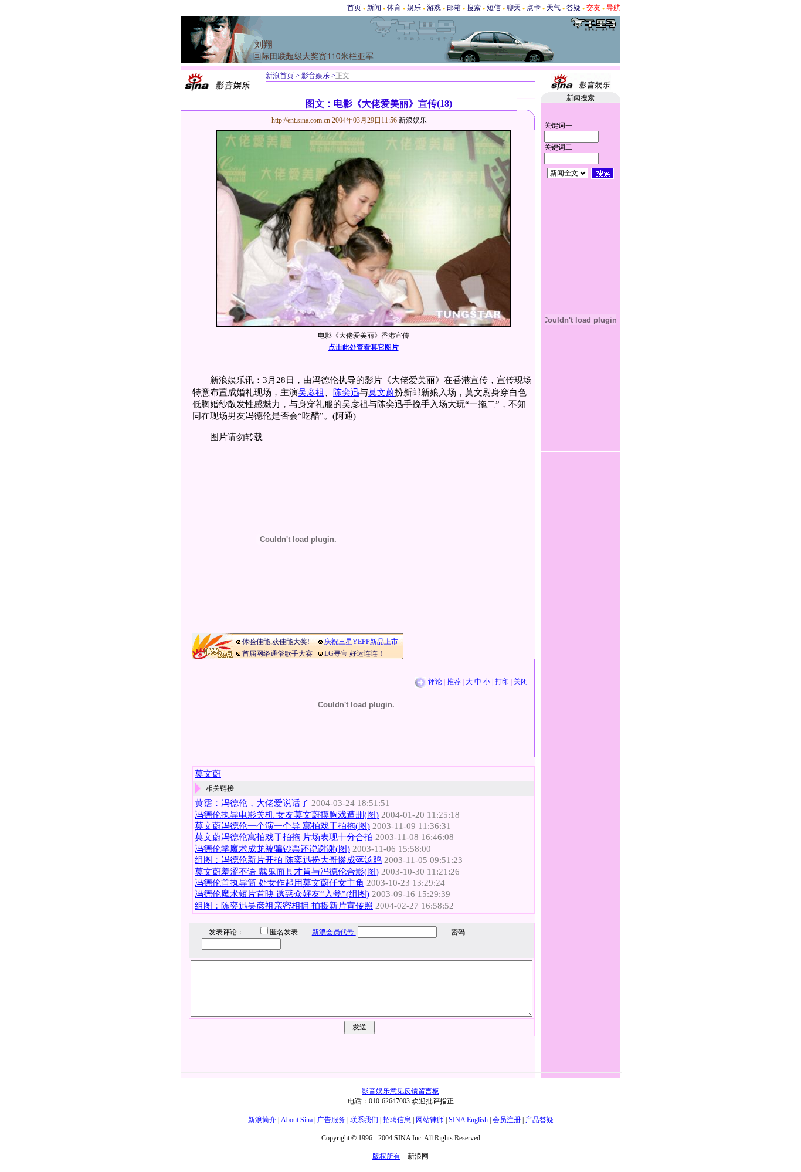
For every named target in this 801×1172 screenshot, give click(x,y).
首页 (354, 8)
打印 (502, 682)
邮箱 (454, 8)
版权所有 (386, 1156)
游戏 (434, 8)
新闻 (374, 8)
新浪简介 (262, 1120)
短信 (494, 8)
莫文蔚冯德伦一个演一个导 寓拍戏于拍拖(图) (282, 826)
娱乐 (414, 8)
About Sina (297, 1120)
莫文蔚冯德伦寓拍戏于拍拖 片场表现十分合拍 (284, 837)
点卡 (534, 8)
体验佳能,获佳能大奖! (276, 642)
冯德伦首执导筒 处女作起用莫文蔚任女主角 (279, 883)
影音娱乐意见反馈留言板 (400, 1091)
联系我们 (364, 1120)
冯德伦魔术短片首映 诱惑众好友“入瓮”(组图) (282, 894)
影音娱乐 (315, 76)
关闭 (521, 682)
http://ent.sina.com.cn (301, 120)
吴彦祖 (311, 392)
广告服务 (331, 1120)
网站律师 (430, 1120)
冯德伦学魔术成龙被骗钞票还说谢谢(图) (272, 848)
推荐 (454, 682)
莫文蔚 (381, 392)
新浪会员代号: (334, 932)
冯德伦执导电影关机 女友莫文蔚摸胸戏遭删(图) (287, 814)
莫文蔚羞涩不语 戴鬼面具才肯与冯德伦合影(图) (287, 871)
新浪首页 (280, 76)
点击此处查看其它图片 (363, 347)
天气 (554, 8)
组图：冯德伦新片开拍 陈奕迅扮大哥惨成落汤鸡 (288, 860)
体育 (394, 8)
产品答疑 (539, 1120)
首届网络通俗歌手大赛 (277, 653)
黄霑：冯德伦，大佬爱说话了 (252, 803)
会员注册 (507, 1120)
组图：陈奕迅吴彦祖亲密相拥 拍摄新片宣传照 (284, 905)
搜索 (474, 8)
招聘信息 (397, 1120)
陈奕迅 (346, 392)
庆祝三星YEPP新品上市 (361, 642)
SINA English (468, 1120)
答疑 (573, 8)
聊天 (514, 8)
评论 (435, 682)
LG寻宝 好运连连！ (354, 653)
